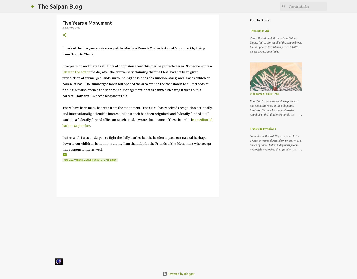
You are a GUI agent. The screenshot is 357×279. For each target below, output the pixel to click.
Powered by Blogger (180, 273)
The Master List (259, 30)
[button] (64, 35)
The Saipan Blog (60, 6)
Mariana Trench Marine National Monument (90, 160)
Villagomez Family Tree (264, 93)
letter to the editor (76, 72)
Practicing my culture (263, 128)
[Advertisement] (138, 229)
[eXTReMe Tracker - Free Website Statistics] (59, 264)
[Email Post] (64, 156)
